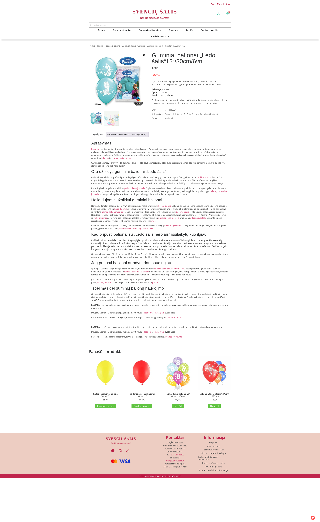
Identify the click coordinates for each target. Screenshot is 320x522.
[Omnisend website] (160, 320)
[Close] (195, 199)
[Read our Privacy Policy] (192, 295)
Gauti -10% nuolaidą (160, 304)
